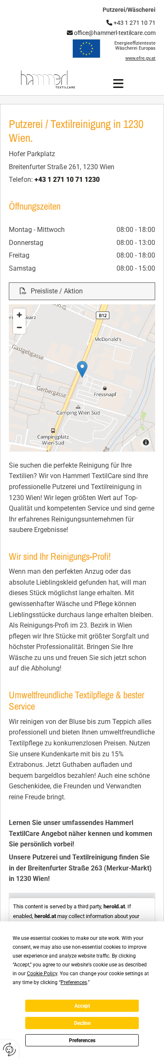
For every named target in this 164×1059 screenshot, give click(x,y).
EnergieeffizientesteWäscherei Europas (135, 45)
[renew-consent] (9, 1049)
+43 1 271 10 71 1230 (67, 180)
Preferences (82, 1040)
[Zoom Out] (19, 327)
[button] (118, 84)
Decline (82, 1023)
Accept (82, 1006)
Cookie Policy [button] (42, 974)
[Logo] (48, 79)
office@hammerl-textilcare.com (111, 32)
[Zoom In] (19, 315)
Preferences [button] (74, 982)
